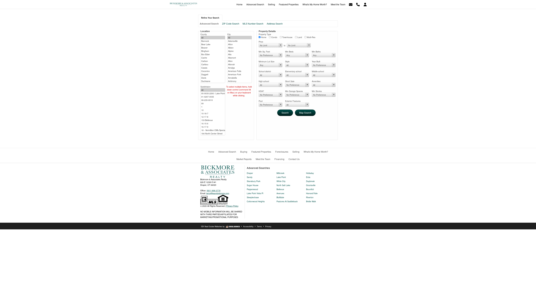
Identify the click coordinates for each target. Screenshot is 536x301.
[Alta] (239, 54)
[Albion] (239, 47)
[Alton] (239, 61)
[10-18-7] (213, 113)
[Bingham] (213, 51)
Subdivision (205, 86)
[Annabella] (239, 77)
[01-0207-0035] (213, 96)
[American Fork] (239, 74)
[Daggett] (213, 74)
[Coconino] (213, 71)
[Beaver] (213, 47)
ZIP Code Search (230, 23)
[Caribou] (213, 64)
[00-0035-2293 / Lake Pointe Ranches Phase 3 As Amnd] (213, 93)
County (203, 34)
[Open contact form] (350, 4)
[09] (213, 103)
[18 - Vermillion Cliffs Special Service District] (213, 130)
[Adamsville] (239, 41)
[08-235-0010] (213, 100)
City (229, 34)
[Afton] (239, 44)
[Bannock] (213, 41)
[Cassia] (213, 67)
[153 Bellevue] (213, 120)
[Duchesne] (213, 81)
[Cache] (213, 57)
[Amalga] (239, 67)
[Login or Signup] (365, 4)
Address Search (275, 23)
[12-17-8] (213, 116)
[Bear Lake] (213, 44)
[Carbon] (213, 61)
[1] (213, 106)
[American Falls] (239, 71)
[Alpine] (239, 51)
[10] (213, 110)
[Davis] (213, 77)
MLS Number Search (253, 23)
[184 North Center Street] (213, 133)
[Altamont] (239, 57)
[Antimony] (239, 81)
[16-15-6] (213, 123)
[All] (213, 37)
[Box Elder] (213, 54)
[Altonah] (239, 64)
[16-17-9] (213, 126)
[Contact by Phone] (358, 4)
